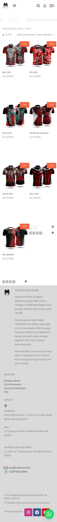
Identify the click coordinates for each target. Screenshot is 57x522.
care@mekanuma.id (19, 467)
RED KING (33, 72)
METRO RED (7, 194)
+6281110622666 (18, 471)
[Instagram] (28, 512)
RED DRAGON (8, 254)
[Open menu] (14, 5)
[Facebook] (37, 512)
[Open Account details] (44, 5)
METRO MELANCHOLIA (38, 133)
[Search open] (38, 5)
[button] (49, 514)
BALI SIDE (6, 72)
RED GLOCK (7, 133)
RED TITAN (33, 194)
